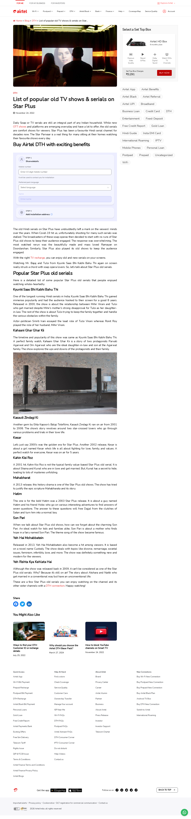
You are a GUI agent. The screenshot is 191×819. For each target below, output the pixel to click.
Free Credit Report (133, 126)
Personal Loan (155, 148)
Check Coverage (61, 682)
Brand (98, 676)
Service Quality (151, 11)
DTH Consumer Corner (64, 737)
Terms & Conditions (21, 759)
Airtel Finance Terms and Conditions (29, 765)
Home (18, 20)
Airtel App (128, 89)
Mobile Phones (131, 148)
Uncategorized (164, 155)
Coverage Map (135, 11)
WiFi (125, 162)
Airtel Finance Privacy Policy (25, 770)
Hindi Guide (129, 133)
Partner (99, 698)
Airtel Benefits (150, 89)
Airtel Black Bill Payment (24, 704)
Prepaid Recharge (21, 687)
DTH (34, 20)
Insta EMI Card (152, 133)
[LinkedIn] (29, 604)
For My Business (37, 3)
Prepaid (144, 155)
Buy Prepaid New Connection (149, 687)
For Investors (58, 3)
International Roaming (135, 140)
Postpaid (127, 155)
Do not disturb (60, 748)
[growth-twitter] (131, 790)
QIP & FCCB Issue (21, 754)
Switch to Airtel (143, 709)
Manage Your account (63, 704)
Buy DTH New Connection (148, 704)
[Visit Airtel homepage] (15, 791)
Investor (99, 721)
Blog (26, 20)
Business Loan (131, 111)
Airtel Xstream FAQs (63, 732)
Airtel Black (129, 96)
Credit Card (153, 111)
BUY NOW (164, 72)
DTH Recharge (19, 698)
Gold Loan (157, 126)
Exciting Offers (19, 732)
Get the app (43, 790)
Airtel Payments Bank (22, 726)
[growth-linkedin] (121, 790)
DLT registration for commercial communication (76, 803)
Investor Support (103, 726)
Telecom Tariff (19, 743)
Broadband (147, 104)
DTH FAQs (59, 721)
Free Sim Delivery (21, 737)
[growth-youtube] (126, 790)
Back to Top (165, 790)
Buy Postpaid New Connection (150, 682)
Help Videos (59, 754)
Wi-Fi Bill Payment (21, 682)
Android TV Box (144, 698)
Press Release (102, 715)
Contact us (59, 759)
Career (98, 687)
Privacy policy (35, 803)
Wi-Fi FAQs (59, 715)
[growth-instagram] (136, 790)
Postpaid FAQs (61, 726)
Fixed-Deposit (154, 118)
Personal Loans (20, 709)
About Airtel (101, 709)
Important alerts (20, 803)
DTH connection (55, 586)
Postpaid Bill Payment (23, 693)
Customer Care (61, 693)
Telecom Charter (103, 732)
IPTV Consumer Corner (64, 743)
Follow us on (108, 790)
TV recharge (37, 258)
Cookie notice (48, 803)
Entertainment (131, 118)
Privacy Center (102, 682)
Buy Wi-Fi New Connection (148, 676)
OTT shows (19, 126)
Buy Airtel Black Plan (146, 693)
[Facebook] (15, 604)
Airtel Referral (151, 96)
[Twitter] (22, 604)
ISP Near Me (59, 709)
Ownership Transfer (63, 698)
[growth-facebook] (116, 790)
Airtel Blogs (18, 776)
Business (100, 704)
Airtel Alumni (101, 693)
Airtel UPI (128, 104)
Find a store (59, 676)
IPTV (158, 140)
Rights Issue (18, 748)
